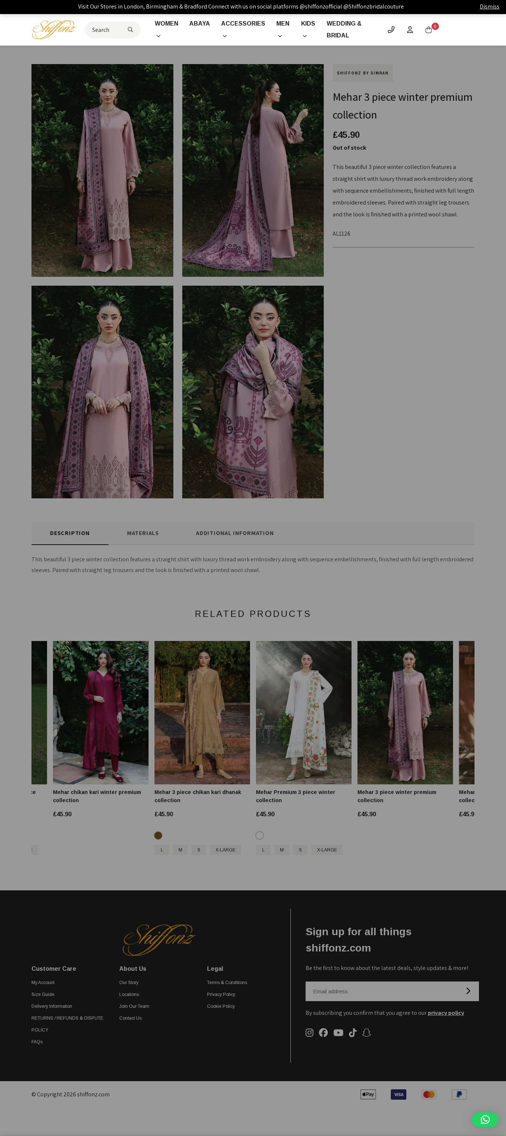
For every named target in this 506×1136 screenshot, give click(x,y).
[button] (485, 1119)
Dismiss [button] (489, 6)
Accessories (243, 23)
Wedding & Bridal (344, 29)
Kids (308, 23)
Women (166, 23)
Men (282, 23)
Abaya (199, 23)
